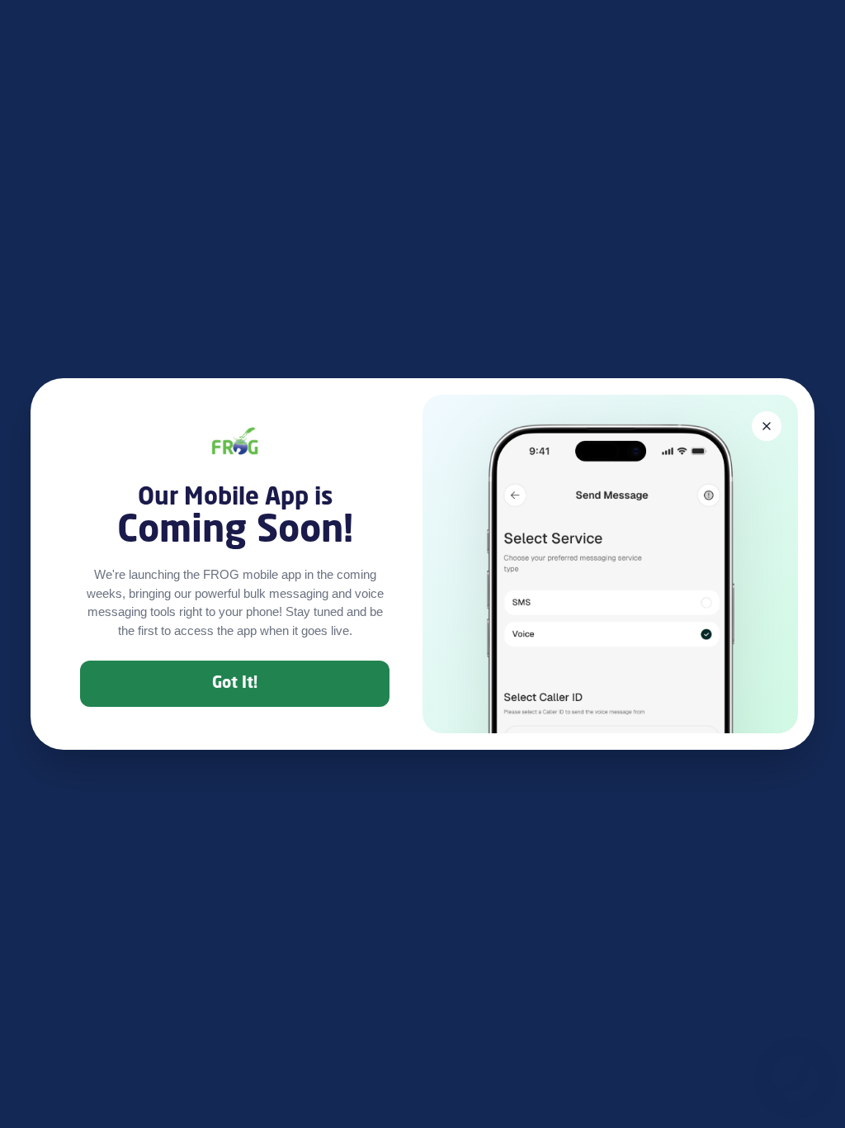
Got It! (234, 683)
